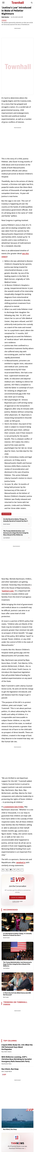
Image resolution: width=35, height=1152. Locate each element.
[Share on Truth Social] (6, 869)
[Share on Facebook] (10, 869)
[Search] (32, 3)
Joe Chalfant (6, 968)
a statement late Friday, (13, 807)
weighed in (20, 862)
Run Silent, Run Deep (9, 1069)
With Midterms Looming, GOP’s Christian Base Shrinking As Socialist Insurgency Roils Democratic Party (16, 1059)
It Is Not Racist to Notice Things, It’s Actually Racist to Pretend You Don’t (17, 934)
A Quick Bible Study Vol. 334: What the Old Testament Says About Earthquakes (17, 1047)
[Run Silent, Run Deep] (17, 1118)
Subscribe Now (17, 901)
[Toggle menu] (3, 2)
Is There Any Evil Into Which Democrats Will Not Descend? (17, 994)
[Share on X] (2, 869)
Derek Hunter (6, 938)
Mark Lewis (6, 997)
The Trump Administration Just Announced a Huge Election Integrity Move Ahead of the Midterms (17, 964)
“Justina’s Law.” (7, 591)
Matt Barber (5, 17)
